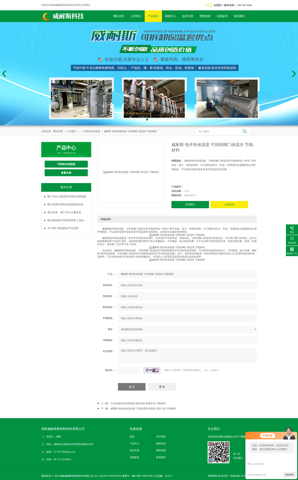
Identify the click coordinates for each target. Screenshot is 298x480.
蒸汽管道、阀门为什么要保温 (64, 212)
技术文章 (187, 16)
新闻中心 (170, 16)
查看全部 (66, 172)
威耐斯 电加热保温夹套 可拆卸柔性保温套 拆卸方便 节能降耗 (143, 408)
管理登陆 (212, 476)
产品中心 (134, 443)
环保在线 (235, 476)
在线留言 (222, 16)
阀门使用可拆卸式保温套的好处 (65, 204)
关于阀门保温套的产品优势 (62, 228)
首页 (132, 436)
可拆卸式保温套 (91, 131)
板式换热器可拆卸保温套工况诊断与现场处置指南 (67, 220)
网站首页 (118, 16)
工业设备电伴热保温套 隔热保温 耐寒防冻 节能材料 (138, 403)
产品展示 (153, 16)
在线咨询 (229, 204)
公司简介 (136, 16)
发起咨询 (289, 474)
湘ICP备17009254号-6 (143, 476)
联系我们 (239, 16)
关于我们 (161, 436)
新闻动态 (161, 443)
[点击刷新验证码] (152, 370)
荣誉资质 (205, 16)
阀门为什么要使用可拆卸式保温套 (66, 196)
